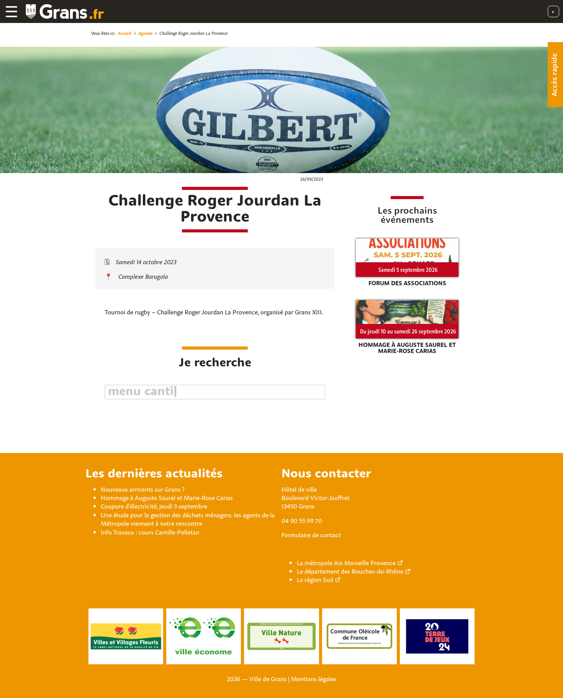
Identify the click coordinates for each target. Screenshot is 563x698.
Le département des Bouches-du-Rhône (350, 570)
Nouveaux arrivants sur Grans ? (143, 488)
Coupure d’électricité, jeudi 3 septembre (154, 505)
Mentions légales (313, 678)
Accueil (124, 33)
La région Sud (315, 579)
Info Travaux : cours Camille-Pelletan (150, 531)
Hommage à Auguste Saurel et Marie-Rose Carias (167, 497)
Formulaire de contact (311, 534)
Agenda (145, 33)
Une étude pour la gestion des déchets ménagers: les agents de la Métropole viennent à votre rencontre (188, 518)
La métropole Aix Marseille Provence (346, 562)
